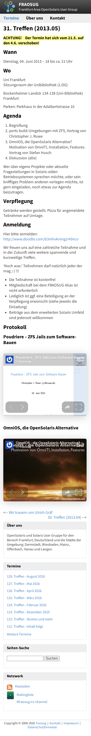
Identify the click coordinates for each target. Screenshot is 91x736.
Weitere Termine (19, 634)
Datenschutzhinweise (42, 727)
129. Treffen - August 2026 (26, 576)
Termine (11, 18)
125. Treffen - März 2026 (24, 598)
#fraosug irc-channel (32, 701)
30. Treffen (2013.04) (64, 517)
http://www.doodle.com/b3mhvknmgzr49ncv (40, 239)
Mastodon (22, 686)
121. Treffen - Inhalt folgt (25, 626)
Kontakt (57, 18)
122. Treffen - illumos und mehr (30, 619)
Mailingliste (25, 694)
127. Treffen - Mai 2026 (23, 583)
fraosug (41, 723)
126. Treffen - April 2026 (24, 590)
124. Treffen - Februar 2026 (26, 605)
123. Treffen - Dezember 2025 (28, 612)
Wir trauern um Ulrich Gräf (30, 512)
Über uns (34, 18)
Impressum (71, 723)
